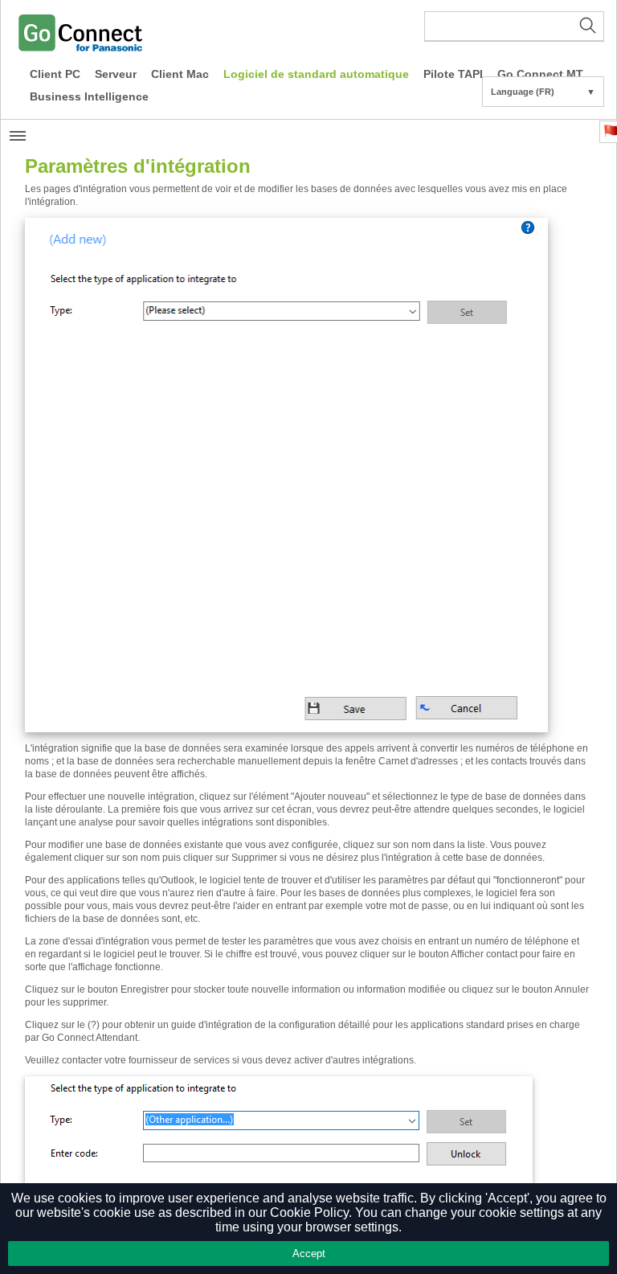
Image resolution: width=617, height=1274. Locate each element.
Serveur (116, 74)
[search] (514, 26)
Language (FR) (543, 91)
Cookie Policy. (311, 1212)
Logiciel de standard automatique (316, 74)
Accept (308, 1253)
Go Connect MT (540, 74)
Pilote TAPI (453, 74)
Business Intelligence (89, 96)
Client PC (55, 74)
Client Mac (180, 74)
